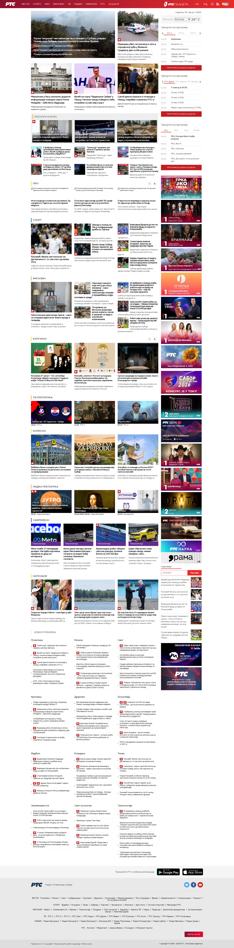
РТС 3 (66, 916)
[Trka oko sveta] (181, 187)
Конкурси (129, 928)
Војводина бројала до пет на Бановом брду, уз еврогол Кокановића (144, 226)
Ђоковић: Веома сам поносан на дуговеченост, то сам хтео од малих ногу (50, 259)
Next (200, 33)
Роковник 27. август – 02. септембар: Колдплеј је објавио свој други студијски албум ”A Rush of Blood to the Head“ (49, 378)
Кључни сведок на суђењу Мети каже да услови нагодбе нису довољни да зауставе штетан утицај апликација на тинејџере (138, 836)
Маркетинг (102, 928)
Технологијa (125, 805)
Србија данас (75, 898)
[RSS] (217, 4)
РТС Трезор (154, 916)
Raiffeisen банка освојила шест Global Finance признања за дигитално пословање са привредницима (51, 469)
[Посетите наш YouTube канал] (200, 884)
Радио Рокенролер (142, 921)
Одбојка (94, 905)
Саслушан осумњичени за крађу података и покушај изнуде (49, 738)
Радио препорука (45, 486)
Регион (78, 640)
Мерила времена (125, 898)
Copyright (48, 944)
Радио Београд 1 (51, 921)
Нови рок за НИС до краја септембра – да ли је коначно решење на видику (137, 704)
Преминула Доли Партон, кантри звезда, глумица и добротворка (92, 836)
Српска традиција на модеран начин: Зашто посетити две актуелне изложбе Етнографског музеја (138, 378)
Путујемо (97, 909)
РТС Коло (141, 916)
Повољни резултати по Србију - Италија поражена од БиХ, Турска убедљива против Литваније (93, 794)
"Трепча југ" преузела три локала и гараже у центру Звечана (98, 149)
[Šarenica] (181, 479)
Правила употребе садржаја (67, 944)
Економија (124, 696)
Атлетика (129, 905)
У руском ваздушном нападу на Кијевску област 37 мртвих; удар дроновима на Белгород (57, 167)
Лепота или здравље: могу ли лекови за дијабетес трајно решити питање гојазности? (50, 507)
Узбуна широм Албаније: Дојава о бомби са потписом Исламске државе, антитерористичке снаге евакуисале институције (92, 655)
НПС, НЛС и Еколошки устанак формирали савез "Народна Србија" (48, 682)
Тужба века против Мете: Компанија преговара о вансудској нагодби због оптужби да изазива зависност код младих (138, 854)
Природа (156, 909)
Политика (37, 640)
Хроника (36, 696)
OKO (47, 4)
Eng (205, 4)
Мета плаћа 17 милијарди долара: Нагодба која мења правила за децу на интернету (45, 552)
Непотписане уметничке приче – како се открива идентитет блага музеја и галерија (50, 137)
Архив (117, 923)
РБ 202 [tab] (197, 130)
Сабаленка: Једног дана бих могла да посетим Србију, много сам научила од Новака (137, 768)
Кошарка (79, 753)
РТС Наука (88, 916)
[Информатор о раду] (181, 678)
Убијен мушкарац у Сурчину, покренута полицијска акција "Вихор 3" (50, 703)
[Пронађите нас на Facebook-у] (193, 884)
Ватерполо (117, 905)
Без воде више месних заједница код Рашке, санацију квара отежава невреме (93, 703)
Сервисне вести (168, 898)
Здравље (124, 909)
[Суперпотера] (181, 211)
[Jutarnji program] (181, 284)
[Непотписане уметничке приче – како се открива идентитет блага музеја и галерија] (52, 131)
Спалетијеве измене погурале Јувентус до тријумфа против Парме (141, 243)
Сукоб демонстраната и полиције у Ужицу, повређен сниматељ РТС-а (136, 98)
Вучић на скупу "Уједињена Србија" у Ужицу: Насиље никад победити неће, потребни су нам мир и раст (94, 99)
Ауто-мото (140, 905)
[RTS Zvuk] (181, 430)
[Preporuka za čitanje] (181, 527)
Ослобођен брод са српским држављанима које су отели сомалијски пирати (100, 167)
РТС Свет (76, 916)
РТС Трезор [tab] (181, 81)
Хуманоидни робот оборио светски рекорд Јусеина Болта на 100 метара (110, 551)
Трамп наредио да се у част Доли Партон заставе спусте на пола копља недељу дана (92, 827)
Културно (40, 338)
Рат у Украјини (142, 898)
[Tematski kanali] (181, 552)
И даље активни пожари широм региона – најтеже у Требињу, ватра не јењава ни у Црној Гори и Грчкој (92, 685)
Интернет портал (144, 928)
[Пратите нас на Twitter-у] (186, 884)
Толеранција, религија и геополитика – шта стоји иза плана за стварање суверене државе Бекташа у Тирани (94, 675)
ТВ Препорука (43, 397)
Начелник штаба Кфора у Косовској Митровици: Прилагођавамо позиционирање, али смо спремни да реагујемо (49, 673)
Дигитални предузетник (174, 909)
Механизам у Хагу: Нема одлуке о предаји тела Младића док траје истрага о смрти (94, 717)
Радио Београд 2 (70, 921)
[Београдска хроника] (181, 332)
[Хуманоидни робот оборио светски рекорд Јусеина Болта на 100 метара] (111, 535)
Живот (47, 909)
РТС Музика (167, 916)
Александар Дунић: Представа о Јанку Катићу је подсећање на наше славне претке (92, 844)
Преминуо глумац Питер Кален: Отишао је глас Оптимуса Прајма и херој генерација (93, 813)
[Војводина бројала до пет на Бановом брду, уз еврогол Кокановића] (123, 229)
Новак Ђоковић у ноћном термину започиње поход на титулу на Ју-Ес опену (138, 777)
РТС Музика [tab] (192, 81)
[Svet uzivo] (181, 308)
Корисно (39, 430)
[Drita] (181, 503)
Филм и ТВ (136, 909)
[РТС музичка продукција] (181, 654)
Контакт (91, 928)
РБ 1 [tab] (166, 130)
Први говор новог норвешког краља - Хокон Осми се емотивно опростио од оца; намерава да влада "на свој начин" (138, 647)
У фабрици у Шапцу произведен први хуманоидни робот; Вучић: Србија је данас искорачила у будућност (57, 150)
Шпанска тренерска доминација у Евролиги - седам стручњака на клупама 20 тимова (93, 768)
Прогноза (168, 19)
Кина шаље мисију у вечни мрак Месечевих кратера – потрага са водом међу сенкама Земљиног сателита (78, 553)
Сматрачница (184, 898)
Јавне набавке (116, 928)
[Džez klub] (181, 406)
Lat (197, 4)
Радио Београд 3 (88, 921)
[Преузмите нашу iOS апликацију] (192, 872)
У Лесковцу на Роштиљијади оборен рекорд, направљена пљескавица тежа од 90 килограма (51, 844)
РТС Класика (128, 916)
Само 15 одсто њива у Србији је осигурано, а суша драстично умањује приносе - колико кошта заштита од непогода (136, 724)
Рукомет (105, 905)
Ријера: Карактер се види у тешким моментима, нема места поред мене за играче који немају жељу (143, 261)
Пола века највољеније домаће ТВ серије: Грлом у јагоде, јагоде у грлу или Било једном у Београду (93, 202)
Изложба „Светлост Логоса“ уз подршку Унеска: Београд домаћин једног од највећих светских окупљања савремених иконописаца (93, 379)
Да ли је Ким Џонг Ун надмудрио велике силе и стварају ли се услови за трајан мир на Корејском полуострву (137, 614)
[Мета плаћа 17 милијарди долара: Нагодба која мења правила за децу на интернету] (46, 535)
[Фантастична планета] (181, 259)
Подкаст (197, 898)
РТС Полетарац (183, 916)
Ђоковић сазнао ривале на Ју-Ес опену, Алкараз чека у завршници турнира (137, 793)
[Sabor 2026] (181, 382)
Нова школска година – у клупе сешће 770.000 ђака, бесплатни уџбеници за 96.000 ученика (94, 737)
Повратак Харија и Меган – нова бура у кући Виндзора (51, 613)
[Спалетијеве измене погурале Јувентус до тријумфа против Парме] (123, 245)
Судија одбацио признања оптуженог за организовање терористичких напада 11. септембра (137, 666)
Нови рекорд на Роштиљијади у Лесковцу (51, 827)
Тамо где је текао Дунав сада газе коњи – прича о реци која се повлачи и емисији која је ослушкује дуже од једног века (94, 614)
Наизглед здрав (121, 911)
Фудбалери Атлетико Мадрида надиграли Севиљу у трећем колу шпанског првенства (48, 761)
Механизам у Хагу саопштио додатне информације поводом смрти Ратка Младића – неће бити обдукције (51, 99)
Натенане (40, 576)
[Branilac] (181, 235)
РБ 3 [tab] (186, 130)
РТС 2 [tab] (181, 33)
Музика (73, 909)
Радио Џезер (192, 921)
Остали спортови (156, 905)
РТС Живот (114, 916)
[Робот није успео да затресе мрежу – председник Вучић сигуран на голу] (123, 322)
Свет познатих (83, 805)
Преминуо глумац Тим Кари (88, 820)
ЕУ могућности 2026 (117, 900)
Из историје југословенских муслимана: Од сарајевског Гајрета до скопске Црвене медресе (50, 202)
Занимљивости (40, 805)
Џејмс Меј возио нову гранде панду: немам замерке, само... (140, 551)
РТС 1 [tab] (169, 33)
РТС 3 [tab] (193, 33)
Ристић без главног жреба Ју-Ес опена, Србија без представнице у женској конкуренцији (138, 785)
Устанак (122, 511)
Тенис (121, 753)
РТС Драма (101, 916)
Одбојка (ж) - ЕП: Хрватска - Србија (48, 421)
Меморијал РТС (174, 905)
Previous (162, 33)
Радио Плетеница (122, 921)
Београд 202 (105, 921)
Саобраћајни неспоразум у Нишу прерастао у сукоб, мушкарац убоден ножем (142, 149)
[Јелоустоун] (181, 455)
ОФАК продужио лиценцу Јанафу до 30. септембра (93, 646)
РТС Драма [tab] (169, 81)
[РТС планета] (176, 4)
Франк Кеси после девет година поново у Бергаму (50, 784)
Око (35, 183)
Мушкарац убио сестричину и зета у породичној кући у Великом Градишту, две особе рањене (137, 47)
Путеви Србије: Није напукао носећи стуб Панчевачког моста (94, 710)
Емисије (91, 4)
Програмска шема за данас (181, 68)
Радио (78, 4)
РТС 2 (58, 916)
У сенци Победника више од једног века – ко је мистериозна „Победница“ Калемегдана (50, 834)
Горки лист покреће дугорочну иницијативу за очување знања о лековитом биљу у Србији (94, 469)
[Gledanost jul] (181, 356)
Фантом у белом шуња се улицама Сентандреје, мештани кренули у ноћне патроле (93, 666)
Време (155, 898)
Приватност (36, 944)
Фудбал (35, 753)
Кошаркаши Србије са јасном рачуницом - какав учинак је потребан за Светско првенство (92, 137)
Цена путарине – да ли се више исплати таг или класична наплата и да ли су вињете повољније (138, 734)
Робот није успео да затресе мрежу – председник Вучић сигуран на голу (144, 320)
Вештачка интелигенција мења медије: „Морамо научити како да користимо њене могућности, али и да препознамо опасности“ (138, 826)
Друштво (79, 696)
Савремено (41, 520)
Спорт (37, 4)
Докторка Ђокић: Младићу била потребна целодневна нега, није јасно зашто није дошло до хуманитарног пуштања (92, 726)
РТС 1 (50, 916)
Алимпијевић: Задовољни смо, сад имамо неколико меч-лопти (94, 786)
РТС (102, 4)
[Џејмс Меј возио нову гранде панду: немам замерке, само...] (143, 535)
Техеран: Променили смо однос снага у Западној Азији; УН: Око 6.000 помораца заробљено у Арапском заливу (144, 168)
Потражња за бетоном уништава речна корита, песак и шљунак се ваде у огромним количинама (135, 137)
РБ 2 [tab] (176, 130)
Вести (26, 4)
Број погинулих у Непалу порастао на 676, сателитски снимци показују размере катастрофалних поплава (138, 675)
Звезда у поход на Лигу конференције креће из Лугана (102, 227)
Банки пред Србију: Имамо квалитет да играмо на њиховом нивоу (102, 248)
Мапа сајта (194, 934)
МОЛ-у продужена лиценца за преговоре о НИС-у (137, 743)
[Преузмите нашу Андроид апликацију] (168, 872)
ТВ (69, 4)
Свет (120, 640)
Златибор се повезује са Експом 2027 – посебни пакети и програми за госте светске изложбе (136, 469)
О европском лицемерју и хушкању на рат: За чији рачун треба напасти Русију (137, 201)
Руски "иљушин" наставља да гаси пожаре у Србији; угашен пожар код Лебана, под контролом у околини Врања (70, 40)
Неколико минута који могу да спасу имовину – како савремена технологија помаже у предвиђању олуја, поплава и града (93, 290)
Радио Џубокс (159, 921)
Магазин (58, 4)
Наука (146, 909)
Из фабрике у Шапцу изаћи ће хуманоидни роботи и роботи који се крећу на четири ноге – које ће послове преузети (143, 287)
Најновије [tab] (166, 566)
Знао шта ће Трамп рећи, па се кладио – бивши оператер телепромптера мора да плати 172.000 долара (144, 305)
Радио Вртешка (176, 921)
